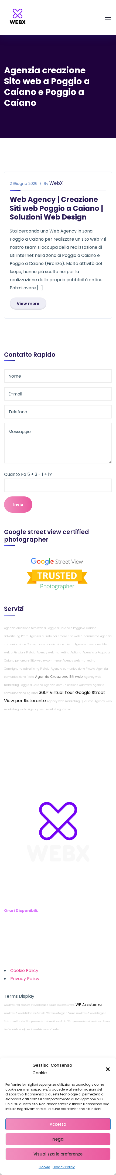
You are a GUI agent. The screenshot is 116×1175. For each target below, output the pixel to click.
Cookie (44, 1167)
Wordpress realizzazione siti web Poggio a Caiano (30, 1005)
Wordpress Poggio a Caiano (60, 1013)
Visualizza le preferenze (58, 1154)
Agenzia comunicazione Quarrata (68, 685)
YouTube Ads (11, 1029)
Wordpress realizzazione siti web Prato (46, 1021)
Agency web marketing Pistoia (49, 709)
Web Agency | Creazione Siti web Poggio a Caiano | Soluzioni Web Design (56, 208)
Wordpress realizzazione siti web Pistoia (88, 1021)
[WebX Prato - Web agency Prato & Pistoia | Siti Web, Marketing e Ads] (17, 17)
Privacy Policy (64, 1167)
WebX (56, 183)
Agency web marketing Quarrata (70, 701)
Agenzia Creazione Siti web (59, 676)
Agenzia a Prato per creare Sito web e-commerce (64, 636)
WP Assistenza (89, 1004)
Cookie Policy (24, 970)
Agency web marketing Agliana (59, 652)
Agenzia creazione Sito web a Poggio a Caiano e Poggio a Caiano (50, 628)
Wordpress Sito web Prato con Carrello (39, 1029)
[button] (108, 1069)
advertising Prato (16, 636)
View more (28, 303)
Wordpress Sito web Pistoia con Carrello (24, 1013)
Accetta (58, 1124)
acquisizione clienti (59, 644)
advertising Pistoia (36, 669)
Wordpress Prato (65, 1005)
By (46, 183)
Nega (58, 1139)
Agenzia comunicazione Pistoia (73, 669)
